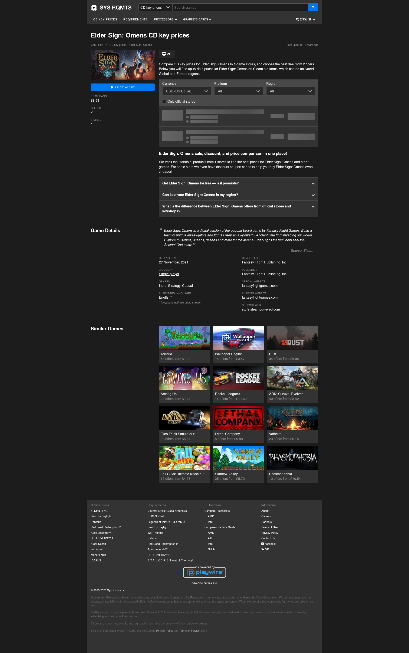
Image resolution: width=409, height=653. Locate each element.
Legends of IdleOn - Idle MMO (166, 522)
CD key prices (105, 19)
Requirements (135, 19)
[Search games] (313, 7)
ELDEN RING (99, 511)
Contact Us (268, 538)
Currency (169, 83)
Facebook (270, 544)
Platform (220, 83)
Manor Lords (98, 555)
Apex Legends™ (101, 533)
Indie (162, 285)
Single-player (169, 273)
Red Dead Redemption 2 (106, 527)
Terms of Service (189, 631)
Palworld (96, 522)
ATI (210, 538)
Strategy (174, 285)
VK (266, 549)
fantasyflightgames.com (260, 285)
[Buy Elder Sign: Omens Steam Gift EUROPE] (238, 137)
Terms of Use (269, 527)
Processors (164, 19)
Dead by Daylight (101, 516)
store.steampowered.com (261, 309)
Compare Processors (217, 511)
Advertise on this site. (205, 583)
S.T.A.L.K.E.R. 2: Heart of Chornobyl (170, 560)
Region (271, 83)
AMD (211, 516)
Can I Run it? (111, 7)
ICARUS (96, 560)
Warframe (96, 549)
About (265, 511)
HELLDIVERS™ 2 (102, 538)
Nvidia (211, 549)
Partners (266, 522)
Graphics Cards (196, 19)
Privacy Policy (269, 533)
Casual (187, 285)
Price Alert (124, 87)
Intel (210, 522)
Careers (266, 516)
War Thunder (155, 533)
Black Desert (98, 544)
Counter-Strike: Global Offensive (167, 511)
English (306, 19)
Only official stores (181, 101)
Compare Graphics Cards (219, 527)
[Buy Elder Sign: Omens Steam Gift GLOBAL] (238, 116)
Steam (308, 250)
